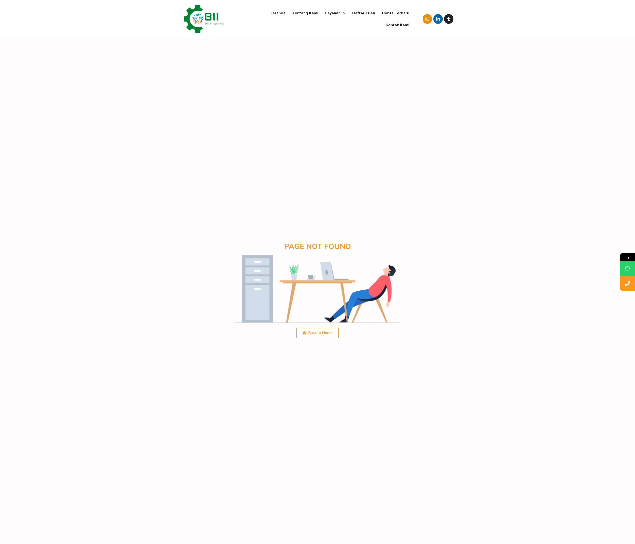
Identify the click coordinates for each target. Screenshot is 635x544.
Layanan (333, 13)
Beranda (278, 13)
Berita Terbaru (395, 13)
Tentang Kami (305, 13)
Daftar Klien (363, 13)
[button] (317, 333)
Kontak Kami (397, 25)
